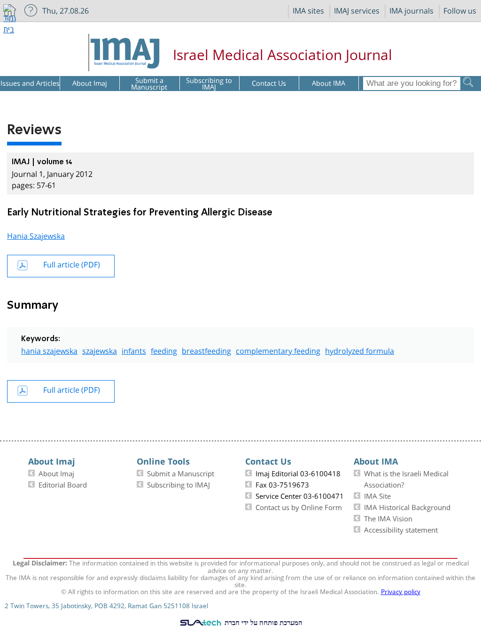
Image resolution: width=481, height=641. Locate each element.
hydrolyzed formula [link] (359, 350)
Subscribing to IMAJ (178, 483)
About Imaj (56, 472)
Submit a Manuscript (180, 472)
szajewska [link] (99, 350)
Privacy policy (400, 590)
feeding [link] (164, 350)
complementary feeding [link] (278, 350)
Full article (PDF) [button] (71, 263)
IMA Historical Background (407, 506)
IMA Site (377, 495)
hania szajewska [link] (49, 350)
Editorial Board (63, 483)
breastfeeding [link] (206, 350)
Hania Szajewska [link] (36, 235)
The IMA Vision (388, 517)
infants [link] (134, 350)
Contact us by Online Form (299, 506)
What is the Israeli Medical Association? (406, 478)
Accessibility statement (401, 528)
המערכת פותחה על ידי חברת (263, 622)
